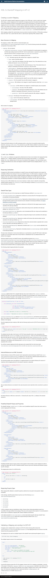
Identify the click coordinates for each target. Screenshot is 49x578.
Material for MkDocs (8, 576)
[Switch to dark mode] (44, 1)
